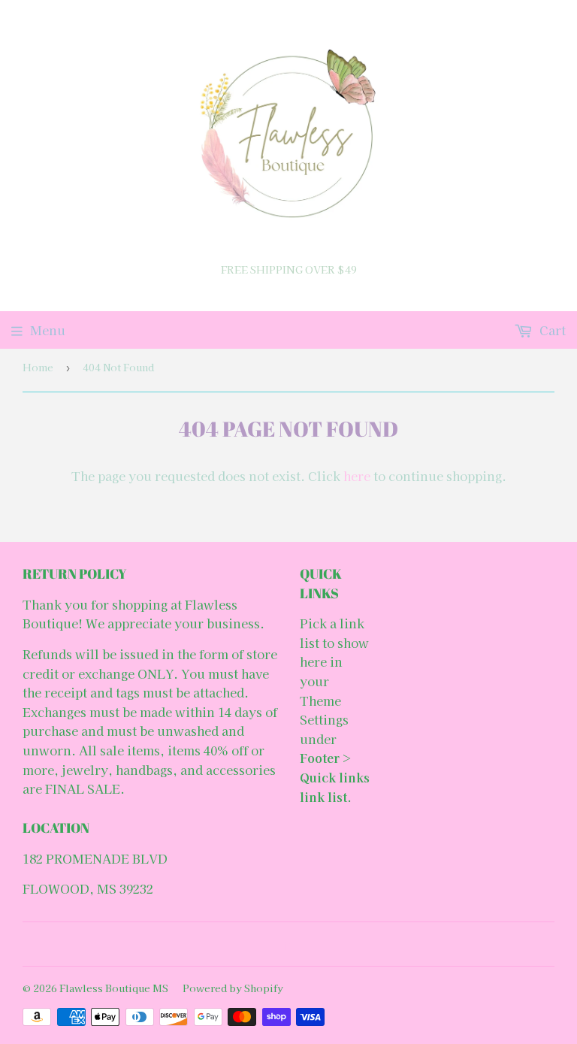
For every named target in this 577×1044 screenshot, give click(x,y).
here (356, 476)
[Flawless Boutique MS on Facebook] (285, 944)
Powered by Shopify (233, 988)
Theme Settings (324, 710)
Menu (47, 330)
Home (38, 367)
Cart (551, 330)
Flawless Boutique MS (113, 988)
